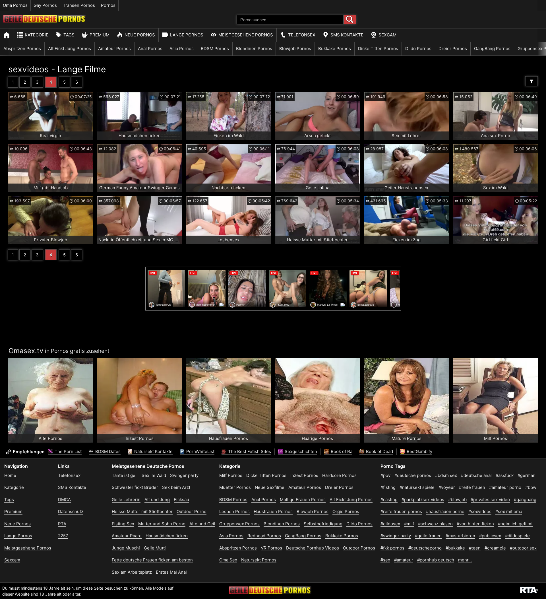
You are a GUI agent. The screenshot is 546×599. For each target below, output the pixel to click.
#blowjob (457, 499)
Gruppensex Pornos (239, 523)
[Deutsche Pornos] (44, 21)
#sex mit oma (508, 511)
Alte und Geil (202, 523)
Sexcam (387, 35)
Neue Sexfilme (269, 487)
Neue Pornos (140, 35)
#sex (385, 560)
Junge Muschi (126, 548)
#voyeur (447, 487)
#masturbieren (460, 535)
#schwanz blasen (435, 523)
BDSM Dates (107, 451)
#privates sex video (490, 499)
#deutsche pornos (412, 475)
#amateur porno (505, 487)
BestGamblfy (419, 451)
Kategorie (36, 35)
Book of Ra (341, 451)
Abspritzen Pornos (22, 48)
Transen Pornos (79, 5)
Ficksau (181, 499)
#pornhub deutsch (435, 560)
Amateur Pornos (114, 48)
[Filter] (531, 81)
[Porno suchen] (350, 19)
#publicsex (490, 535)
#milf (409, 523)
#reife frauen (472, 487)
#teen (475, 548)
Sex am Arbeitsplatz (132, 572)
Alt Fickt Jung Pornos (69, 48)
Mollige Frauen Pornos (303, 499)
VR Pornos (271, 548)
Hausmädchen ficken (167, 535)
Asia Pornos (181, 48)
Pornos (108, 5)
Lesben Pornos (234, 511)
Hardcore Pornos (339, 475)
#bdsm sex (446, 475)
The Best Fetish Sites (249, 451)
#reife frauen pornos (401, 511)
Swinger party (184, 475)
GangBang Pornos (492, 48)
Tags (69, 35)
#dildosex (390, 523)
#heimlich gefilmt (515, 523)
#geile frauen (428, 535)
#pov (385, 475)
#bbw (530, 487)
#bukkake (455, 548)
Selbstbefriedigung (323, 523)
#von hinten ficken (475, 523)
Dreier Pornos (453, 48)
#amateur (403, 560)
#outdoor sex (523, 548)
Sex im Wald (154, 475)
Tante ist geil (125, 475)
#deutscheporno (425, 548)
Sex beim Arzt (176, 487)
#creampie (495, 548)
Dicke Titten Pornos (378, 48)
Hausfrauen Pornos (273, 511)
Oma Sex (228, 560)
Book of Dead (379, 451)
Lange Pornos (186, 35)
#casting (389, 499)
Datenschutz (70, 511)
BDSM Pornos (215, 48)
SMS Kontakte (346, 35)
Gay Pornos (45, 5)
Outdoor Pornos (359, 548)
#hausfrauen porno (445, 511)
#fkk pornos (392, 548)
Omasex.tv (26, 351)
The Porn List (67, 451)
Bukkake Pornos (334, 48)
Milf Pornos (230, 475)
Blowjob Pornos (295, 48)
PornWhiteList (199, 451)
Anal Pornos (150, 48)
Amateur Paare (127, 535)
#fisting (388, 487)
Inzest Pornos (304, 475)
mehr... (465, 560)
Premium (99, 35)
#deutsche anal (476, 475)
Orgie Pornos (345, 511)
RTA (62, 523)
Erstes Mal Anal (171, 572)
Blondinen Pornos (254, 48)
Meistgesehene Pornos (245, 35)
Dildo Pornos (418, 48)
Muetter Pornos (235, 487)
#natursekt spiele (417, 487)
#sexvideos (479, 511)
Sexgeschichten (300, 451)
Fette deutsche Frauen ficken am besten (152, 560)
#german (526, 475)
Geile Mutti (155, 548)
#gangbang (525, 499)
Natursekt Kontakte (153, 451)
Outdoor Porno (191, 511)
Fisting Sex (123, 523)
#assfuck (505, 475)
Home (10, 475)
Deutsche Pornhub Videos (312, 548)
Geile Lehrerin (126, 499)
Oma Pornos (15, 5)
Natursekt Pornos (258, 560)
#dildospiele (517, 535)
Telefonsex (301, 35)
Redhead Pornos (264, 535)
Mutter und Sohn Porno (161, 523)
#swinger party (395, 535)
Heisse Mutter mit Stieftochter (142, 511)
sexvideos (28, 69)
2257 (63, 535)
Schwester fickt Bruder (135, 487)
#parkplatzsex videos (423, 499)
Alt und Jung (157, 499)
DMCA (64, 499)
